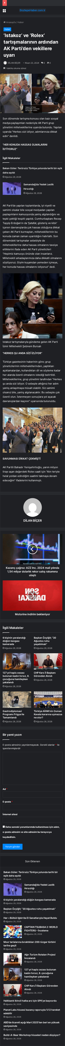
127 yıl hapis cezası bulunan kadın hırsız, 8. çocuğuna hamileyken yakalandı (40, 973)
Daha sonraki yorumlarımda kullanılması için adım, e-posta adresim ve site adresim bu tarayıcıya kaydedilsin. (31, 832)
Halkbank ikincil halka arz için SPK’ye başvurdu (30, 1000)
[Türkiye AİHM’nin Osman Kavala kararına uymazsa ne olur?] (48, 699)
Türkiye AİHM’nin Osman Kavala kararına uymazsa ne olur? (48, 714)
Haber (21, 22)
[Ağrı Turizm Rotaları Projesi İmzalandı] (13, 959)
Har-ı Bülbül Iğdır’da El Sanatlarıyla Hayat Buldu (30, 917)
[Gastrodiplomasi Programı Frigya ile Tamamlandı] (17, 699)
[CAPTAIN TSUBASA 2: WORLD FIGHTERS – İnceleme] (13, 931)
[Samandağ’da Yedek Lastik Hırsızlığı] (12, 188)
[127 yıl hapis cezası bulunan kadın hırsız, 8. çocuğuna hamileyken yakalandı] (17, 661)
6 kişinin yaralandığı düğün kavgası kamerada (14, 641)
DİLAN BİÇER (14, 63)
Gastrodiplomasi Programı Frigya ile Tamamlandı (13, 714)
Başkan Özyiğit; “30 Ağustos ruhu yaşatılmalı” (45, 641)
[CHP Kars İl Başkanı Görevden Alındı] (48, 661)
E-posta (8, 801)
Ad (5, 789)
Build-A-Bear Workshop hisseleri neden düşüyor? (32, 1035)
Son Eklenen (32, 861)
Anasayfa (11, 22)
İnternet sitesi (10, 814)
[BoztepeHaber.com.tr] (32, 10)
